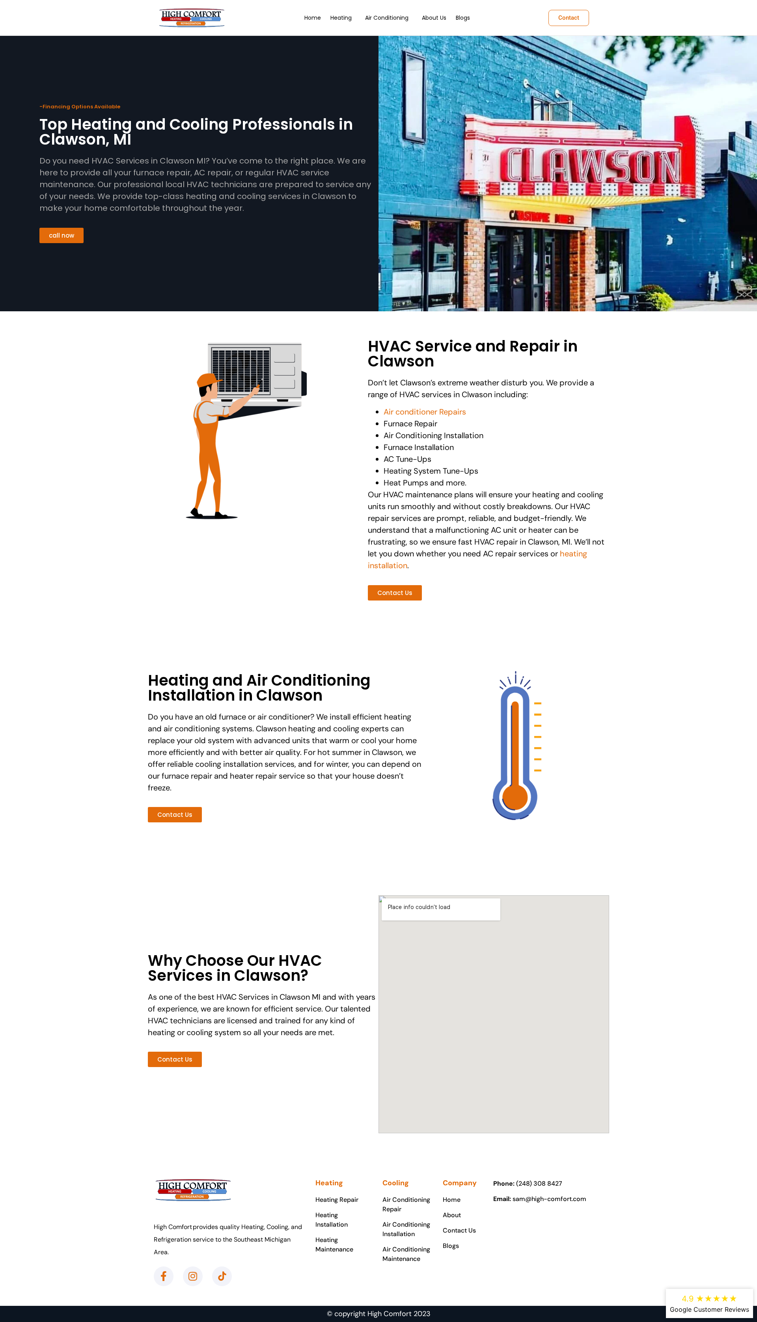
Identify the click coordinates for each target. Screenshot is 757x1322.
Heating (341, 18)
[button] (343, 17)
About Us (434, 18)
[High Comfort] (192, 17)
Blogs (463, 18)
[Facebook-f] (163, 1276)
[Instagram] (193, 1276)
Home (312, 18)
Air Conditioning (386, 18)
